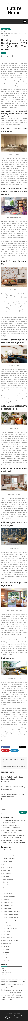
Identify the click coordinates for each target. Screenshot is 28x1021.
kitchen (11, 992)
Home (4, 891)
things (19, 997)
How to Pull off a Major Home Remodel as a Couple (12, 778)
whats (11, 999)
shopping (13, 997)
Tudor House (6, 958)
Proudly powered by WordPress (11, 1016)
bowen (20, 979)
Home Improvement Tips (10, 920)
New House (6, 946)
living (15, 992)
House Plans (6, 934)
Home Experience (7, 908)
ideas (13, 990)
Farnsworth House (8, 879)
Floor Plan (5, 882)
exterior (14, 984)
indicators (16, 990)
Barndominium (7, 853)
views (8, 999)
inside (20, 990)
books (17, 979)
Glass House (6, 888)
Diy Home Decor (7, 873)
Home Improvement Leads (10, 914)
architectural (7, 979)
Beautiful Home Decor (9, 859)
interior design (3, 992)
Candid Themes (18, 1018)
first (23, 984)
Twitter (23, 747)
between (14, 979)
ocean (2, 995)
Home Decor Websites (9, 896)
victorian (3, 999)
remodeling (18, 995)
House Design (6, 931)
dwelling (4, 984)
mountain (23, 992)
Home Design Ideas (8, 902)
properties (11, 995)
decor (7, 981)
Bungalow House (7, 867)
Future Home (14, 10)
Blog (4, 864)
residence (4, 997)
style (17, 997)
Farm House (6, 876)
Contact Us (4, 971)
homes (21, 987)
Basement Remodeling (9, 856)
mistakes (19, 992)
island (8, 992)
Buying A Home (7, 870)
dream (22, 981)
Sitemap (3, 975)
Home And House (7, 894)
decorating (11, 981)
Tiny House (6, 952)
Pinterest (6, 750)
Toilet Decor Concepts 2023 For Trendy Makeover (12, 796)
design (16, 981)
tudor (22, 997)
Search (4, 809)
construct (3, 981)
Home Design (6, 899)
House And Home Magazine (10, 929)
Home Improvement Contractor (11, 911)
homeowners (16, 987)
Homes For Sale (7, 926)
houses (9, 990)
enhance (10, 984)
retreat (9, 997)
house (4, 989)
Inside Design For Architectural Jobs (13, 766)
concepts (24, 979)
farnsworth (19, 984)
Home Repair (6, 923)
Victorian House (7, 961)
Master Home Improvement (10, 940)
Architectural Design (8, 850)
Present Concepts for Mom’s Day (13, 787)
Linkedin (14, 750)
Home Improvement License (10, 917)
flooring (3, 987)
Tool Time (5, 955)
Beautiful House (7, 861)
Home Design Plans (8, 905)
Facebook (6, 747)
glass (7, 987)
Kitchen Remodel (7, 937)
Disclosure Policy (6, 973)
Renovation (6, 949)
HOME (5, 741)
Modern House (7, 943)
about (2, 979)
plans (6, 995)
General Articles (7, 885)
